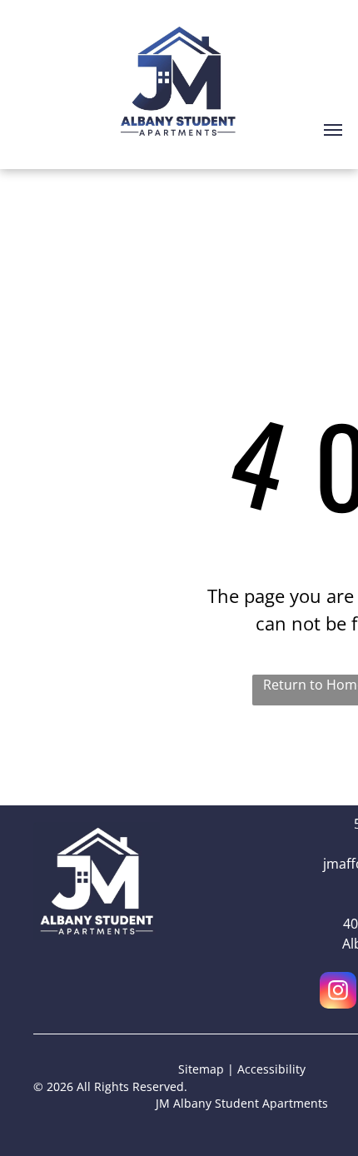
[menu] (333, 130)
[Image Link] (96, 832)
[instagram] (338, 992)
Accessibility (271, 1069)
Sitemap (201, 1069)
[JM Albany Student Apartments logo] (179, 22)
